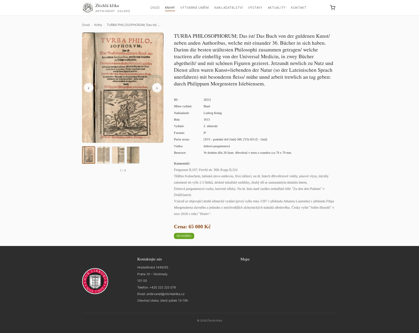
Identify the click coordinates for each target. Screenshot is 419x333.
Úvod (155, 7)
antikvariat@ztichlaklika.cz (165, 294)
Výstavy (255, 7)
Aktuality (277, 7)
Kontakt (298, 7)
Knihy (170, 7)
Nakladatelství (228, 7)
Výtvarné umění (194, 7)
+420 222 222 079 (162, 287)
